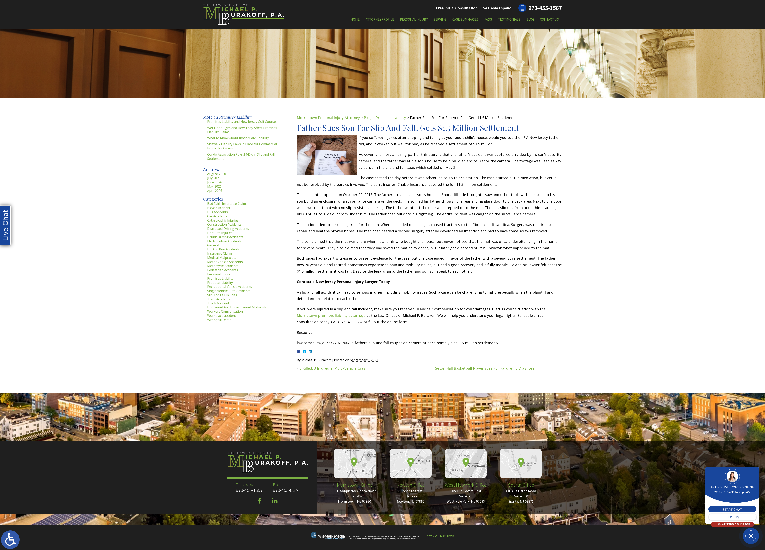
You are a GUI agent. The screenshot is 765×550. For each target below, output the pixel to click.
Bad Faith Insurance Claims (227, 203)
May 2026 (214, 186)
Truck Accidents (219, 303)
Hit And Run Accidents (223, 249)
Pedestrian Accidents (222, 270)
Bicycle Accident (218, 208)
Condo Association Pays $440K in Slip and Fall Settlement (241, 156)
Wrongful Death (219, 320)
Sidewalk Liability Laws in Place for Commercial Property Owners (242, 146)
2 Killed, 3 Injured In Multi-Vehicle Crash (333, 368)
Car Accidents (217, 216)
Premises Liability (391, 117)
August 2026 (216, 174)
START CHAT (732, 510)
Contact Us (549, 19)
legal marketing (379, 539)
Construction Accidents (224, 224)
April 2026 (214, 190)
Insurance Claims (220, 253)
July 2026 (214, 178)
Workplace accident (221, 315)
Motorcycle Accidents (222, 266)
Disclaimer (447, 536)
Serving (440, 19)
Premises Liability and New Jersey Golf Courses (242, 121)
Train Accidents (218, 299)
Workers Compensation (225, 311)
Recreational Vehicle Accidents (229, 286)
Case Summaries (465, 19)
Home (355, 19)
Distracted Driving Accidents (228, 228)
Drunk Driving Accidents (225, 237)
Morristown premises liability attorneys (331, 315)
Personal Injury (414, 19)
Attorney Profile (380, 19)
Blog (530, 19)
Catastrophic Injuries (222, 220)
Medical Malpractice (222, 257)
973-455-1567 (545, 8)
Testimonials (509, 19)
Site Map (432, 536)
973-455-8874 (286, 490)
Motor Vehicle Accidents (225, 262)
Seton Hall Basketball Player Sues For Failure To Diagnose (485, 368)
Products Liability (220, 282)
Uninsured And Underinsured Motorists (237, 307)
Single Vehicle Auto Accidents (228, 291)
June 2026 (214, 182)
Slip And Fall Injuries (222, 295)
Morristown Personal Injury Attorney (328, 117)
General (213, 245)
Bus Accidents (217, 212)
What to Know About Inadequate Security (238, 138)
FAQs (488, 19)
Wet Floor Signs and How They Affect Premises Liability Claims (242, 130)
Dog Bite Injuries (219, 233)
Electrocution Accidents (224, 241)
